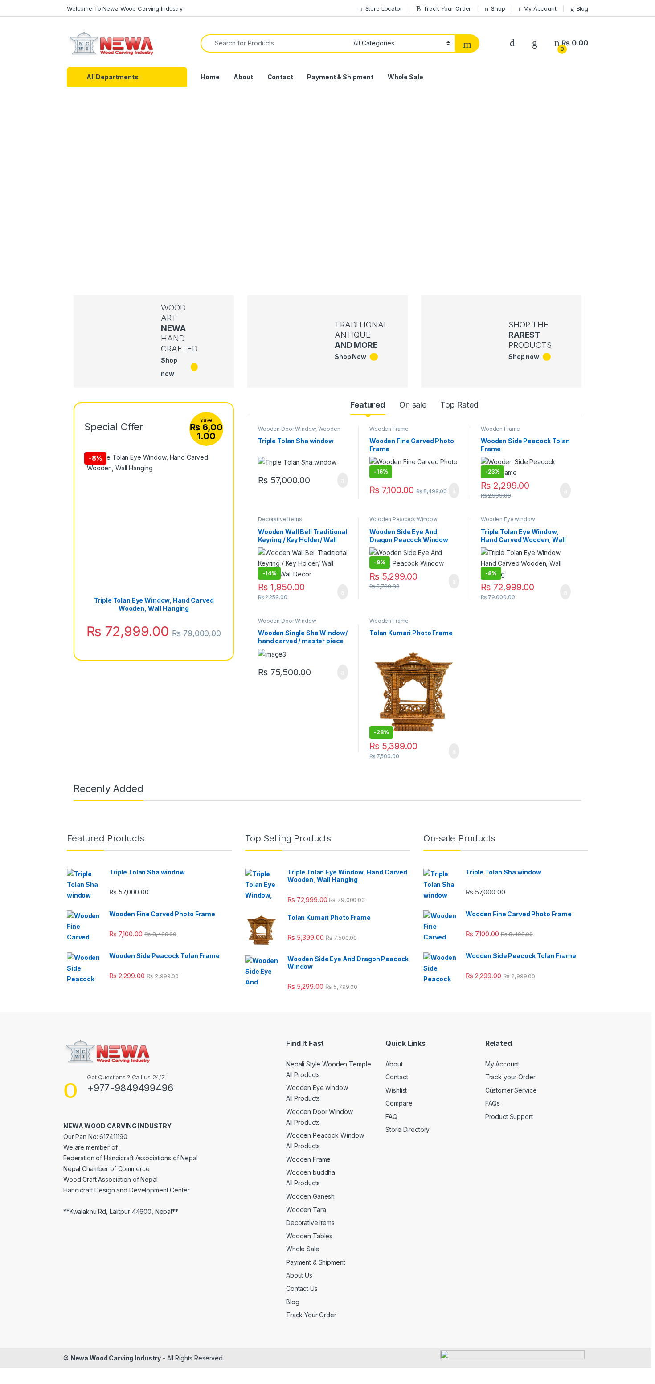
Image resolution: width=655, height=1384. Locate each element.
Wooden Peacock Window (403, 519)
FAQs (492, 1103)
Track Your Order (447, 8)
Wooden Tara (306, 1209)
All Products (303, 1074)
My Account (540, 8)
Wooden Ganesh (310, 1196)
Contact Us (302, 1288)
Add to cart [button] (342, 480)
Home (210, 77)
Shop (498, 8)
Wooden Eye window (508, 519)
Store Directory (407, 1129)
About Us (299, 1275)
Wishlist (396, 1090)
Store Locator (383, 8)
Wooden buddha (310, 1172)
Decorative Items (280, 519)
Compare (398, 1103)
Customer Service (511, 1090)
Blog (582, 8)
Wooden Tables (309, 1236)
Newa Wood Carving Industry (115, 1358)
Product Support (509, 1116)
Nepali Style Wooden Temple (328, 1064)
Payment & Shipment (340, 77)
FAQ (391, 1116)
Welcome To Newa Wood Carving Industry (125, 8)
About (243, 77)
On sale (412, 404)
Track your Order (510, 1077)
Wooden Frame (389, 428)
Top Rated (459, 404)
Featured (367, 404)
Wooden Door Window (286, 428)
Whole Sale (405, 77)
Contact (280, 77)
